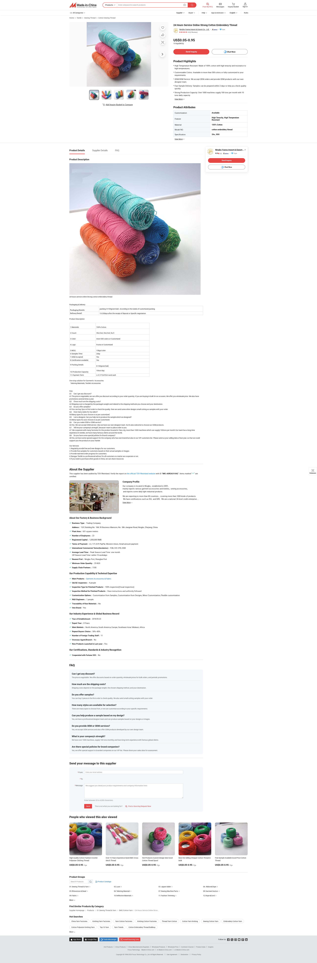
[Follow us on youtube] (239, 939)
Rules (246, 13)
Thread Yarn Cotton (169, 921)
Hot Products (108, 947)
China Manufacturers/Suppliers (138, 947)
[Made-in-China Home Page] (82, 5)
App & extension (217, 13)
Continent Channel (187, 947)
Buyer (191, 13)
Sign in (245, 6)
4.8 (218, 153)
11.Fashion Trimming (166, 895)
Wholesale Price (173, 947)
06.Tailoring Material (122, 891)
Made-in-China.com (147, 950)
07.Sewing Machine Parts (168, 891)
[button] (184, 5)
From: (81, 772)
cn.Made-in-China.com (181, 950)
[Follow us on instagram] (235, 939)
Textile (79, 18)
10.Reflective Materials (122, 895)
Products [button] (109, 5)
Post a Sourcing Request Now (138, 806)
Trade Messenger (108, 939)
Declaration (184, 954)
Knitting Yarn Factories (101, 921)
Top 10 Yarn (104, 927)
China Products (120, 947)
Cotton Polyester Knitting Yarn (83, 927)
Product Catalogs (104, 881)
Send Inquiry (191, 52)
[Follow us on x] (232, 939)
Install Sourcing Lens (131, 939)
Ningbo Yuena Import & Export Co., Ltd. (194, 29)
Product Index (200, 947)
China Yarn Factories (79, 921)
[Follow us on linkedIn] (246, 939)
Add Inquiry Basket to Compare (119, 104)
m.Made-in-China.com (164, 950)
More (71, 932)
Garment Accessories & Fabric (98, 578)
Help (203, 13)
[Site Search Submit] (192, 5)
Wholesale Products (158, 947)
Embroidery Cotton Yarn (233, 921)
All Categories (78, 13)
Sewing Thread (90, 18)
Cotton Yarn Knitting (190, 921)
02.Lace (117, 886)
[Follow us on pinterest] (242, 939)
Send (88, 806)
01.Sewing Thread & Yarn (79, 886)
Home (71, 18)
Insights (210, 947)
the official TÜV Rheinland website (141, 473)
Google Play (91, 939)
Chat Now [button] (231, 52)
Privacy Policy (196, 954)
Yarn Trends (118, 927)
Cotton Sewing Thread (106, 18)
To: (82, 779)
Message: (79, 785)
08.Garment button (210, 891)
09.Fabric (73, 895)
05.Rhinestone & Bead (77, 891)
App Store (76, 939)
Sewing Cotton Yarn (210, 921)
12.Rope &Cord (209, 895)
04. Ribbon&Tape (209, 886)
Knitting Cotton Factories (147, 921)
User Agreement (172, 954)
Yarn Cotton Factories (123, 921)
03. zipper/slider (164, 886)
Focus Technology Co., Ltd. (141, 954)
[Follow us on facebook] (228, 939)
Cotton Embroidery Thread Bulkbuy (142, 927)
